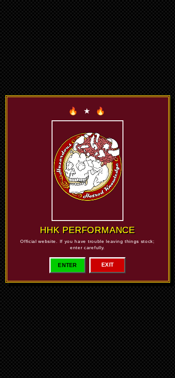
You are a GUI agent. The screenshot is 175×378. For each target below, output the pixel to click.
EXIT (107, 265)
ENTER (67, 265)
